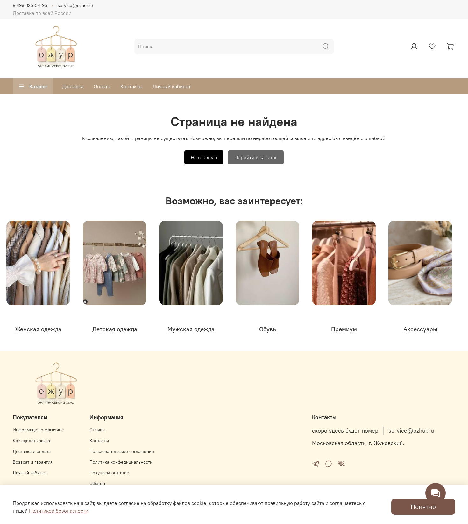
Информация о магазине (38, 430)
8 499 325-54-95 (30, 5)
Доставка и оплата (32, 451)
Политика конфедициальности (120, 462)
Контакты (131, 86)
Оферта (97, 483)
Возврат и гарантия (33, 462)
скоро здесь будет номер (345, 430)
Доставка (72, 86)
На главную (204, 157)
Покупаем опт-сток (109, 473)
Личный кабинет (171, 86)
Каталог (38, 86)
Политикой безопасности (58, 510)
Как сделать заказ (31, 440)
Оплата (102, 86)
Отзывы (97, 430)
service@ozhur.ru (75, 5)
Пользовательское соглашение (121, 451)
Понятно (423, 507)
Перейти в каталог (255, 157)
